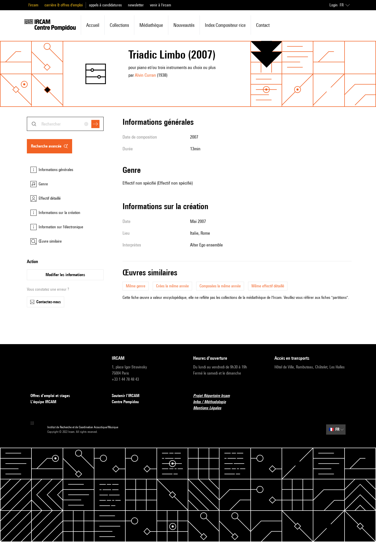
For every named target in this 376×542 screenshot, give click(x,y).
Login (333, 5)
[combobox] (65, 124)
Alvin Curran (145, 75)
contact (263, 25)
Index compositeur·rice (225, 25)
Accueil (92, 25)
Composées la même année (220, 286)
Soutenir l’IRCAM (125, 395)
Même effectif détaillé (267, 286)
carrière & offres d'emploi (64, 5)
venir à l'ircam (160, 5)
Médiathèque (151, 25)
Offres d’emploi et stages (50, 395)
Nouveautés (183, 25)
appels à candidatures (105, 5)
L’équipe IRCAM (43, 401)
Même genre (135, 286)
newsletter (136, 5)
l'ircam (33, 5)
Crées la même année (172, 286)
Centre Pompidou (125, 401)
